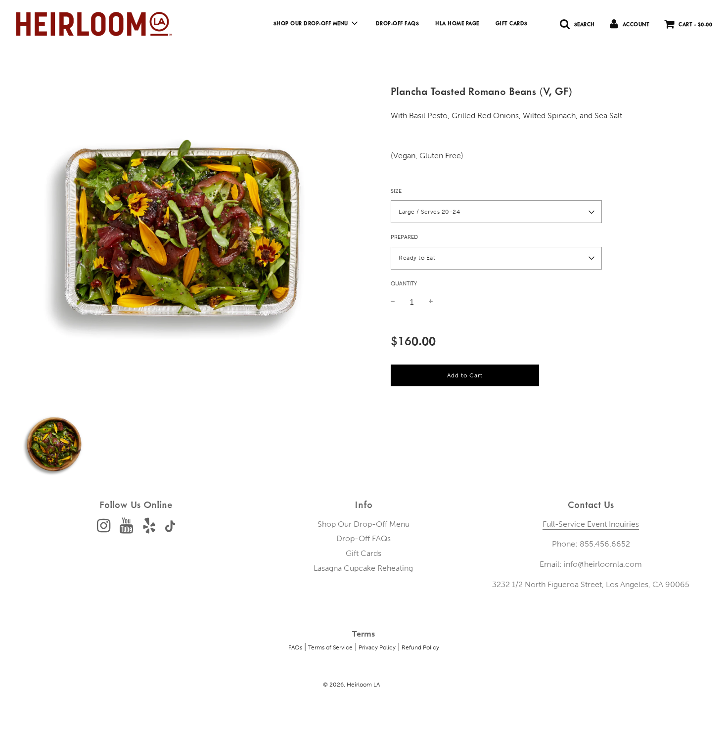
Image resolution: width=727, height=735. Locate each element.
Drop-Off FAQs (397, 23)
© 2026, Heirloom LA (351, 684)
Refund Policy (420, 647)
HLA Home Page (457, 23)
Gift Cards (512, 23)
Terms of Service (330, 647)
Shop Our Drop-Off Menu (363, 524)
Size (396, 191)
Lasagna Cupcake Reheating (363, 568)
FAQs (295, 647)
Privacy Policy (377, 647)
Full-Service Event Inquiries (591, 524)
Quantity (404, 283)
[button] (496, 212)
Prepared (404, 237)
